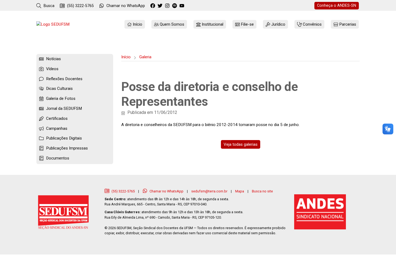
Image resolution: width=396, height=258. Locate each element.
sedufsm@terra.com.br (209, 191)
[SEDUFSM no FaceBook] (153, 6)
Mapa (239, 191)
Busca (48, 6)
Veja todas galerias (241, 144)
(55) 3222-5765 (80, 6)
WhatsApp (125, 6)
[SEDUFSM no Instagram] (168, 6)
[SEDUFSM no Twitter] (161, 6)
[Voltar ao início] (53, 24)
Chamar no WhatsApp (166, 191)
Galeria (145, 57)
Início (126, 57)
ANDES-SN (336, 5)
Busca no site (262, 191)
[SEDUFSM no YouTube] (175, 6)
